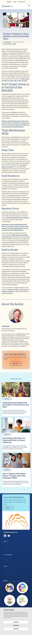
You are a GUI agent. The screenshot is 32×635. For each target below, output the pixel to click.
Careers (6, 550)
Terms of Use (8, 571)
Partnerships (7, 544)
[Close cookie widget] (30, 609)
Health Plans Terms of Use (11, 575)
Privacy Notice (8, 569)
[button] (29, 5)
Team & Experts (8, 546)
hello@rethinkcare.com (11, 532)
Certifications (8, 548)
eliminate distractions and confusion (18, 217)
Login (5, 561)
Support (6, 559)
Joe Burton (5, 326)
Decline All (16, 628)
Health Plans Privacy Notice (12, 573)
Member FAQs (8, 557)
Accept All (16, 622)
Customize (16, 625)
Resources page (13, 289)
